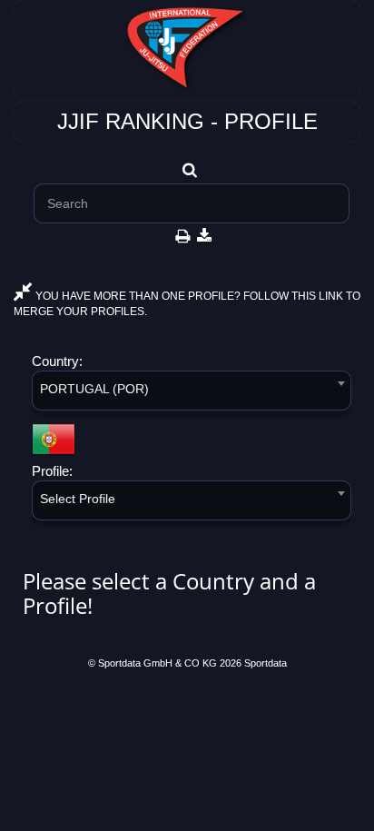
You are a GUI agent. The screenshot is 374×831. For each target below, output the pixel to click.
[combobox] (191, 394)
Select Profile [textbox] (77, 498)
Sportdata (265, 663)
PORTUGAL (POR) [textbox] (94, 388)
